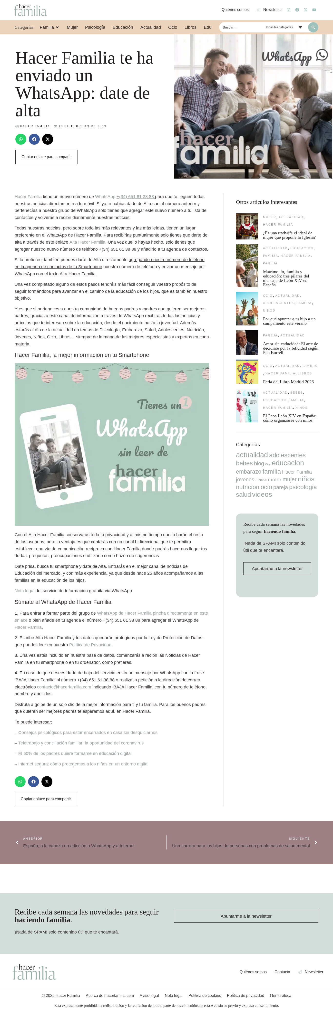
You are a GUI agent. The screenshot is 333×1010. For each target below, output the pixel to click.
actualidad (291, 217)
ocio (268, 295)
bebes (296, 392)
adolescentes (278, 303)
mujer (269, 217)
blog (259, 463)
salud (243, 494)
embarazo (248, 471)
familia (270, 255)
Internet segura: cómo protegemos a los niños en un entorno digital (83, 764)
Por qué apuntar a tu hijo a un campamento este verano (289, 321)
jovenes (245, 479)
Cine (268, 464)
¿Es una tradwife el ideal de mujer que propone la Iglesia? (289, 235)
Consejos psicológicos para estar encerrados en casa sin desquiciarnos (87, 732)
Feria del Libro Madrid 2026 (288, 381)
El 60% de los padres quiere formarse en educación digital (75, 753)
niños (269, 310)
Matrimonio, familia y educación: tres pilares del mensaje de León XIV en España (286, 278)
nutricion (247, 487)
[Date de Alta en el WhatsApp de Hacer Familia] (112, 524)
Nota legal (24, 590)
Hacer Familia (28, 627)
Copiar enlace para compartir (46, 157)
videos (262, 494)
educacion (301, 248)
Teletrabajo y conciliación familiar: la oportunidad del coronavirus (81, 743)
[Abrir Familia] (57, 27)
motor (274, 479)
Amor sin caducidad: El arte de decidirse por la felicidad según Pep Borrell (290, 348)
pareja (270, 263)
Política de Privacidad (90, 644)
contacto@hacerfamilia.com (64, 687)
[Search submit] (313, 27)
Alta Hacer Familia (87, 242)
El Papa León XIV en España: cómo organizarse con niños (289, 418)
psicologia (303, 487)
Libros (305, 373)
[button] (20, 139)
